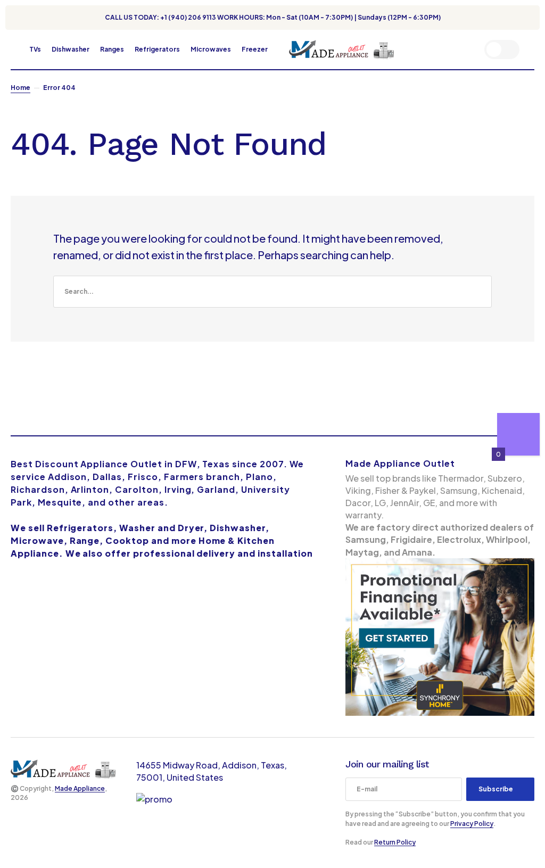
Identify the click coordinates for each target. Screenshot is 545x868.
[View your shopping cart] (531, 49)
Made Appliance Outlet (400, 463)
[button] (16, 49)
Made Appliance (80, 788)
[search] (272, 292)
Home (20, 88)
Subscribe (495, 789)
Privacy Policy (471, 824)
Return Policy (395, 842)
